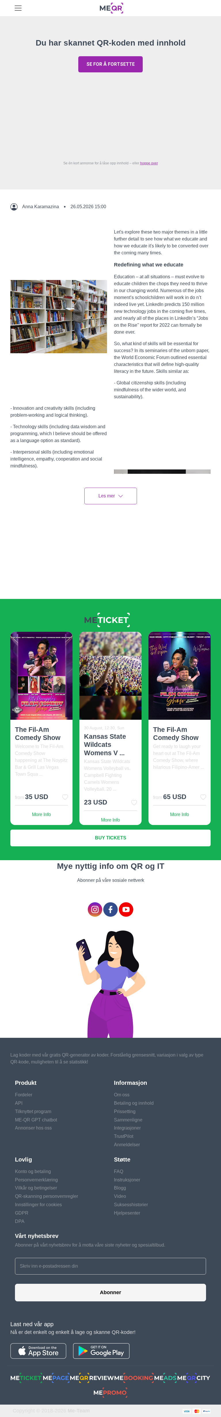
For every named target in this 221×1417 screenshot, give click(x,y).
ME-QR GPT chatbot (36, 1119)
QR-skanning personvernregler (46, 1196)
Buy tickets (110, 837)
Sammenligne (128, 1119)
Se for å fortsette (110, 64)
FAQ (118, 1171)
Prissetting (125, 1111)
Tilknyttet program (33, 1111)
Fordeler (23, 1094)
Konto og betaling (33, 1171)
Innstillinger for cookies (38, 1204)
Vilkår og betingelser (36, 1187)
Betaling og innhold (134, 1103)
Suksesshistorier (131, 1204)
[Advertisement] (110, 115)
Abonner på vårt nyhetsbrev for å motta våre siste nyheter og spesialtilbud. (90, 1245)
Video (120, 1196)
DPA (19, 1221)
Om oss (121, 1094)
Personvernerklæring (36, 1179)
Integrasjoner (127, 1127)
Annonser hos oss (33, 1127)
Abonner (110, 1292)
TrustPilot (123, 1136)
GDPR (21, 1213)
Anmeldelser (127, 1144)
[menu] (18, 8)
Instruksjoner (127, 1179)
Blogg (120, 1187)
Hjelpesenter (127, 1213)
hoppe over (149, 163)
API (18, 1103)
